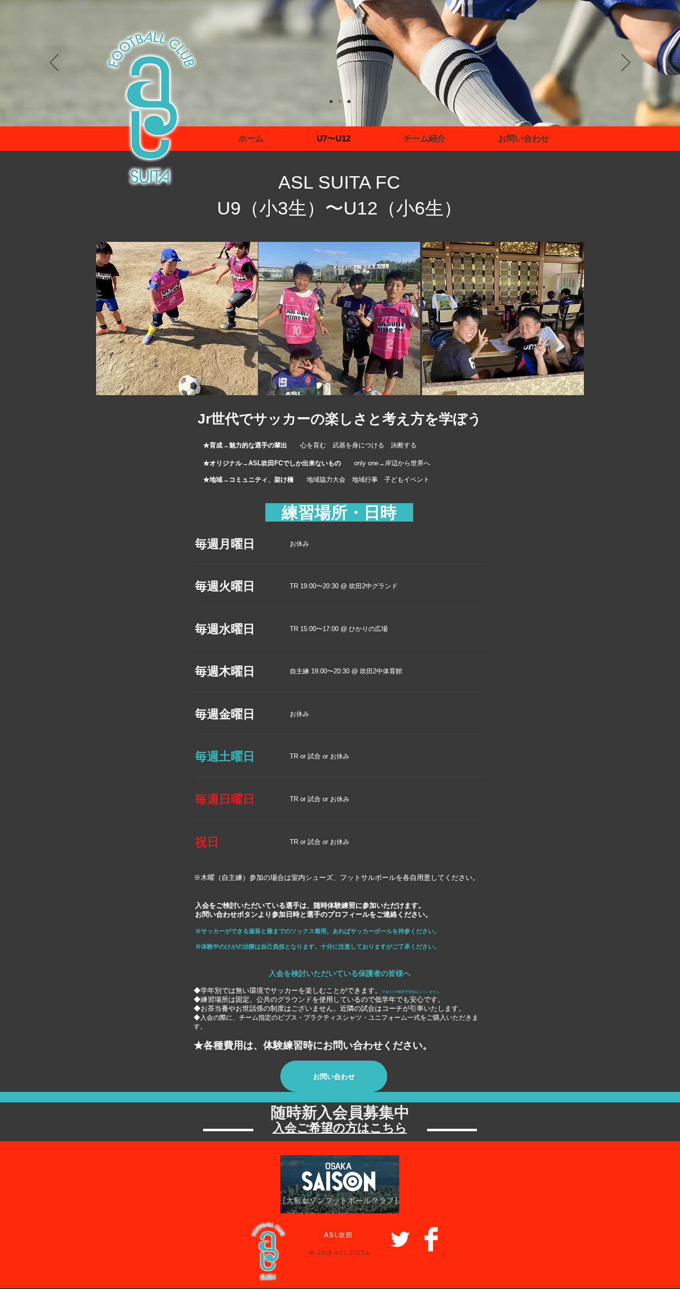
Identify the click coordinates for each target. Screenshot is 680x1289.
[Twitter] (400, 1239)
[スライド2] (331, 101)
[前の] (54, 63)
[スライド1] (348, 101)
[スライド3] (340, 101)
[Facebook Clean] (431, 1239)
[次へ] (625, 63)
